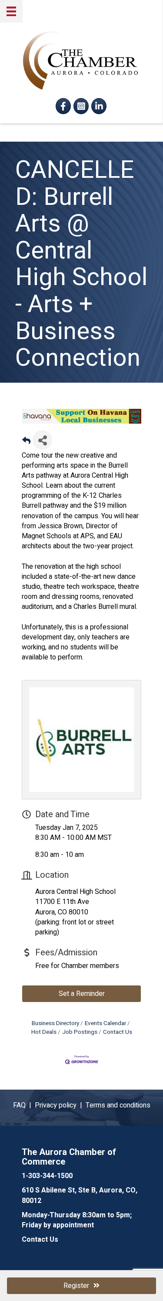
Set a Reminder (82, 993)
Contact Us (117, 1032)
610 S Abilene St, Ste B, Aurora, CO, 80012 (79, 1195)
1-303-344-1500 (47, 1176)
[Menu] (11, 11)
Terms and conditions (118, 1105)
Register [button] (76, 1286)
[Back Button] (26, 442)
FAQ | (24, 1105)
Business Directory (55, 1023)
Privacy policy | (60, 1105)
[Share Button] (42, 440)
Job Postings (79, 1032)
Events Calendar (105, 1023)
